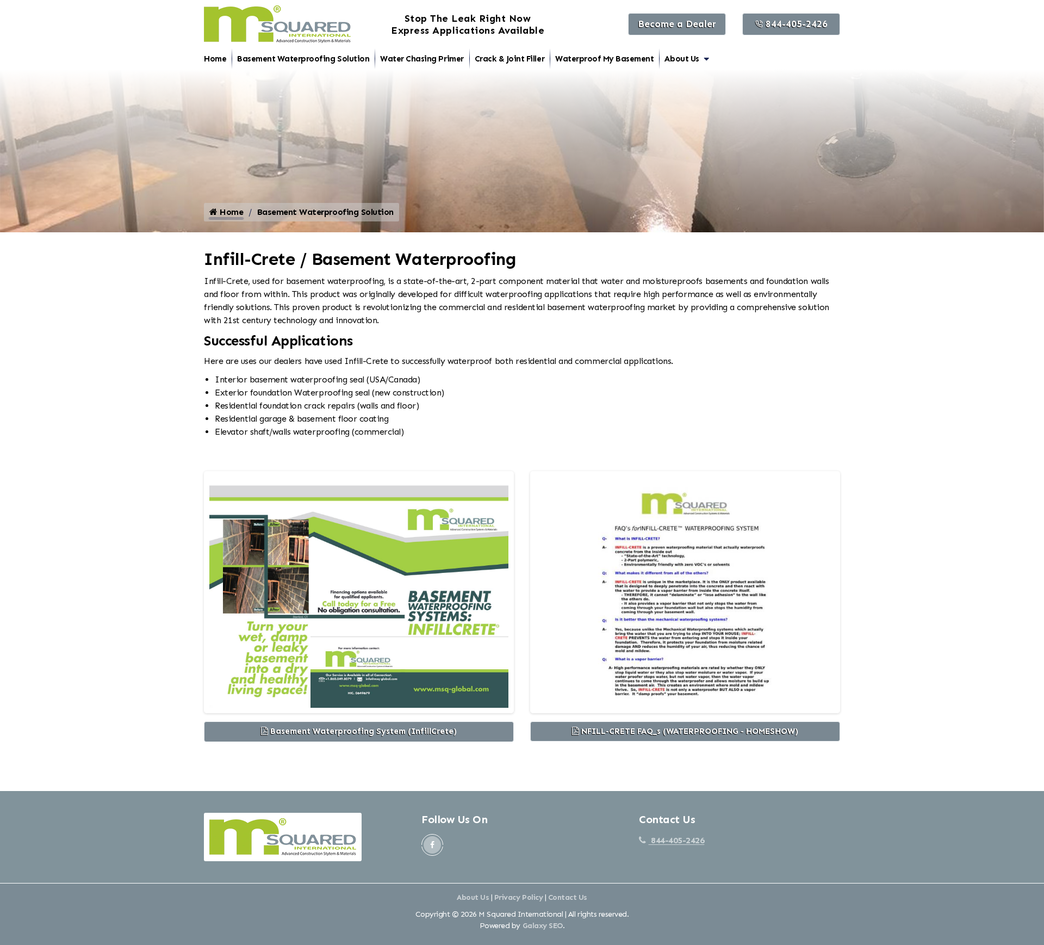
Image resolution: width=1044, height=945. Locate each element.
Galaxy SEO (543, 925)
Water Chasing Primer (421, 59)
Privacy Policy (518, 897)
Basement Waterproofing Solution (303, 59)
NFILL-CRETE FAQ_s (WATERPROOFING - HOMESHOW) (688, 731)
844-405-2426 (795, 23)
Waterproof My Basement (604, 59)
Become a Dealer (677, 23)
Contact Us (567, 897)
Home (215, 59)
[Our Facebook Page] (432, 845)
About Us (681, 59)
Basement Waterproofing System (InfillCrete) (362, 731)
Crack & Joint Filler (509, 59)
